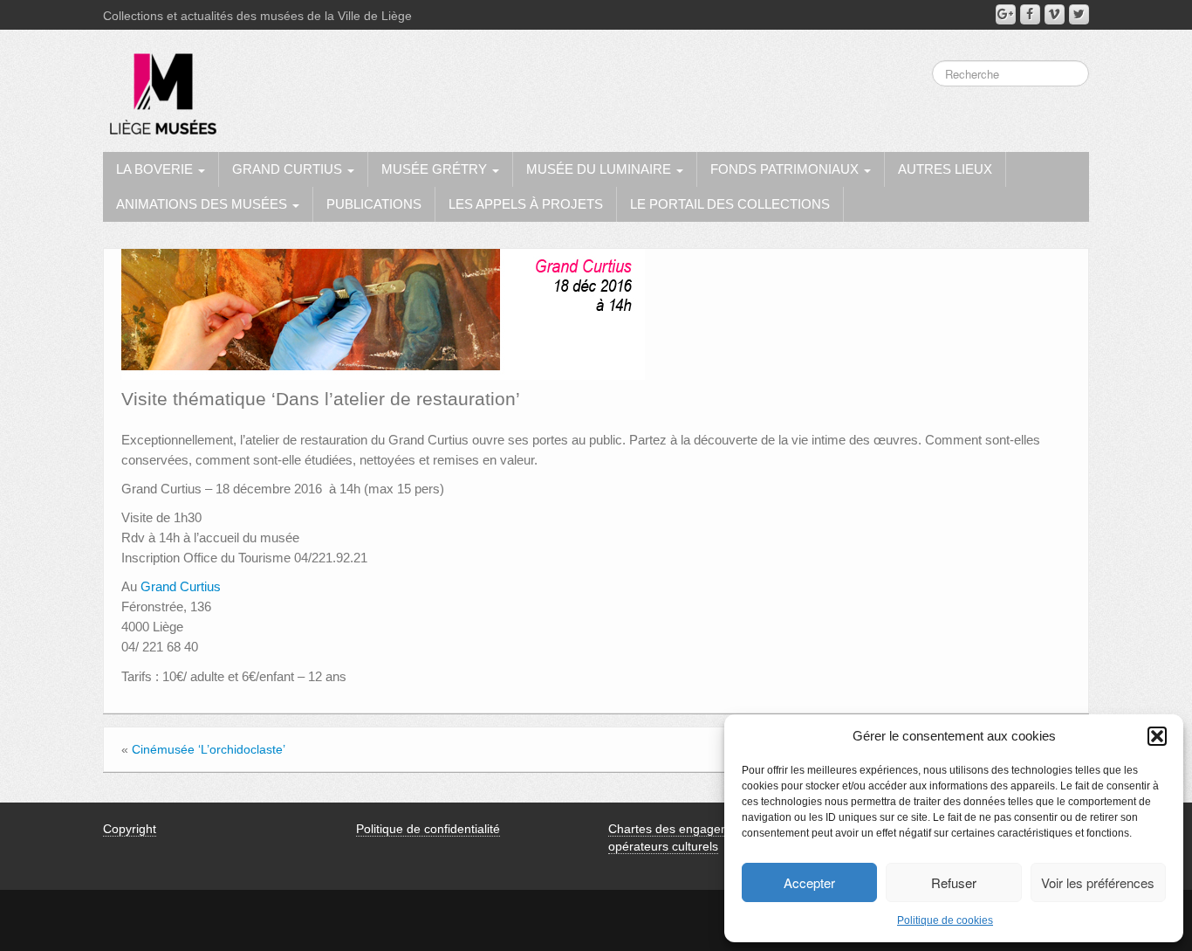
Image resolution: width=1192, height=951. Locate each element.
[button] (1157, 736)
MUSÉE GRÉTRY (435, 169)
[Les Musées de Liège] (159, 87)
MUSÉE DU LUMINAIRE (600, 169)
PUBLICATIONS (373, 203)
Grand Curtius (180, 586)
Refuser (953, 882)
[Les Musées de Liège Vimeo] (1055, 14)
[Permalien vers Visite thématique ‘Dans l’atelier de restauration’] (383, 313)
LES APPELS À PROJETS (526, 203)
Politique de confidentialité (428, 829)
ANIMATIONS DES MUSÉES (203, 203)
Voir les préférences (1097, 882)
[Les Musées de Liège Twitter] (1079, 14)
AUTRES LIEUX (945, 169)
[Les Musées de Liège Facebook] (1030, 14)
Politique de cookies (945, 920)
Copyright (129, 829)
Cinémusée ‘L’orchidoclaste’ (208, 749)
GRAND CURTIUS (289, 169)
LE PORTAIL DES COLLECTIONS (730, 203)
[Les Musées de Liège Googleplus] (1006, 14)
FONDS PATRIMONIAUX (786, 169)
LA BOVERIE (156, 169)
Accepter (809, 882)
